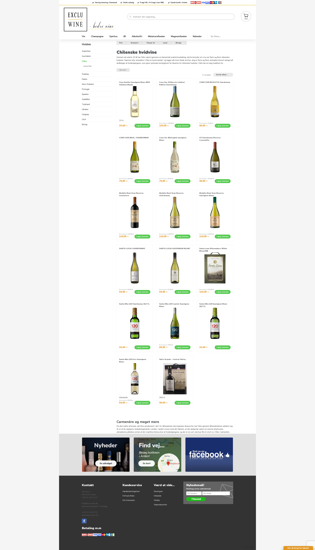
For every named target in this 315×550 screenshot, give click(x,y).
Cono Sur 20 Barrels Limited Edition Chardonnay (171, 83)
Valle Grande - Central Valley (172, 359)
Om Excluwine (128, 500)
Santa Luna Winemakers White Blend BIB (213, 249)
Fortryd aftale (128, 495)
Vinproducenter (160, 504)
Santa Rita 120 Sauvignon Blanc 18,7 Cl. (213, 305)
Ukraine (85, 109)
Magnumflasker (179, 36)
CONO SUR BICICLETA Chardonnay (214, 82)
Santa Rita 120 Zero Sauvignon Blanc (132, 360)
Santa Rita (87, 66)
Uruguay (85, 114)
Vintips (157, 500)
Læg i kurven (142, 125)
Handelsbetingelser (131, 491)
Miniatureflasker (156, 36)
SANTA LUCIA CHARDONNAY (132, 248)
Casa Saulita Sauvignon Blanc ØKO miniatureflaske (134, 83)
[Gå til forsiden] (94, 19)
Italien (84, 79)
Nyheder (197, 36)
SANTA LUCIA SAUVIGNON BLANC (174, 248)
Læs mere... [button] (123, 70)
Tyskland (86, 104)
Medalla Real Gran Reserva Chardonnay (171, 194)
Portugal (85, 89)
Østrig (84, 124)
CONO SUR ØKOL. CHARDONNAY (134, 138)
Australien (86, 56)
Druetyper (158, 491)
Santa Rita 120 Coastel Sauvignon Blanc (174, 305)
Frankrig (85, 74)
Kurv (246, 19)
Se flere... (216, 36)
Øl (124, 36)
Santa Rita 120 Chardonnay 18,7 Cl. (134, 304)
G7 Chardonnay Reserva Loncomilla (209, 139)
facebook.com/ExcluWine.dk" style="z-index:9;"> (212, 439)
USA (84, 119)
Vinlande (157, 495)
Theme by (246, 547)
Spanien (85, 94)
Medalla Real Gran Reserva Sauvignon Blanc (211, 194)
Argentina (86, 51)
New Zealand (88, 84)
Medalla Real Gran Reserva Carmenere (131, 194)
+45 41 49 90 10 (89, 512)
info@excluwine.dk (90, 503)
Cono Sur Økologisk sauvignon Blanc (172, 139)
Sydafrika (86, 99)
